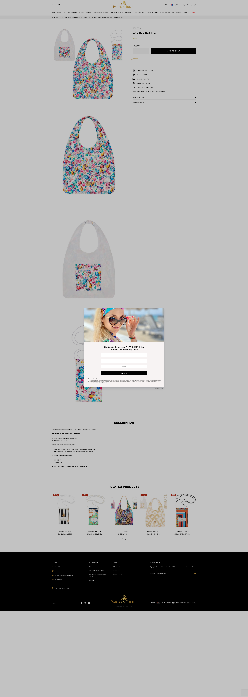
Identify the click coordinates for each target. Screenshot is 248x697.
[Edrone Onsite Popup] (124, 348)
